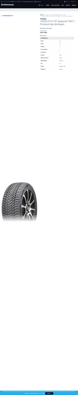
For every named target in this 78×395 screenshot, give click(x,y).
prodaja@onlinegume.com (28, 1)
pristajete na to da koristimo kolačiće (31, 393)
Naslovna (42, 14)
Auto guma (47, 14)
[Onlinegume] (9, 4)
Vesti (63, 5)
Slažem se (49, 393)
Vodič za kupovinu (55, 5)
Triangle (64, 14)
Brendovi (74, 5)
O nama (47, 5)
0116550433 (12, 1)
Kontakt (68, 5)
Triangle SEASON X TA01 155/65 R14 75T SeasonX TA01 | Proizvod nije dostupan (56, 16)
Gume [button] (42, 5)
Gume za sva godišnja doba (56, 14)
